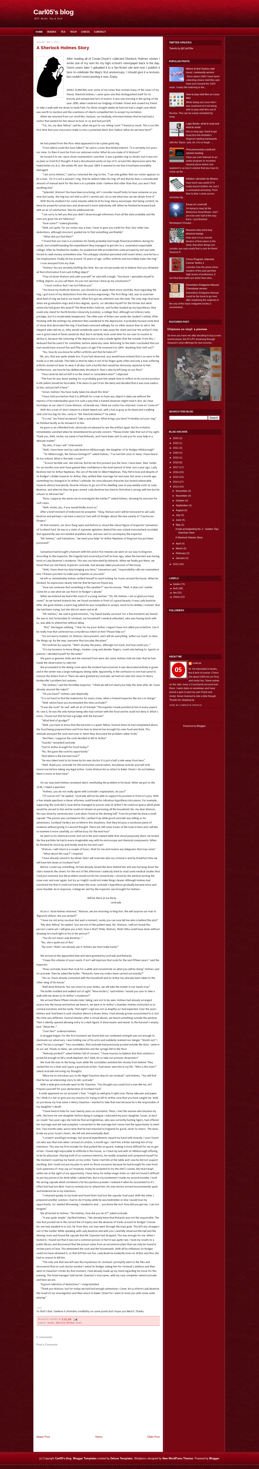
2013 (176, 486)
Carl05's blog (53, 12)
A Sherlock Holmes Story (62, 47)
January (180, 558)
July (178, 515)
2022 (176, 443)
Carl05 (197, 663)
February (181, 553)
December (181, 491)
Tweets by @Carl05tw (181, 48)
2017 (176, 467)
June (178, 520)
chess (176, 596)
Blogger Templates (85, 1458)
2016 (176, 472)
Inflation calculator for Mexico (202, 178)
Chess (85, 31)
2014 (176, 481)
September (182, 505)
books (51, 1322)
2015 (176, 477)
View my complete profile (185, 705)
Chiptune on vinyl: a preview (187, 329)
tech (175, 588)
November (181, 495)
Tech (73, 31)
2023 (176, 438)
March (179, 548)
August (180, 510)
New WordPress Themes (177, 1458)
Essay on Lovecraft (196, 204)
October (180, 500)
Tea (63, 31)
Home (39, 31)
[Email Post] (74, 1318)
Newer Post (43, 1436)
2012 (176, 564)
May (178, 524)
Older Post (153, 1436)
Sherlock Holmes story (69, 1322)
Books (51, 31)
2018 (176, 462)
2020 (176, 452)
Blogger (201, 726)
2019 (176, 457)
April (178, 543)
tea (175, 592)
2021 (176, 448)
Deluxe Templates (121, 1458)
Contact (100, 31)
